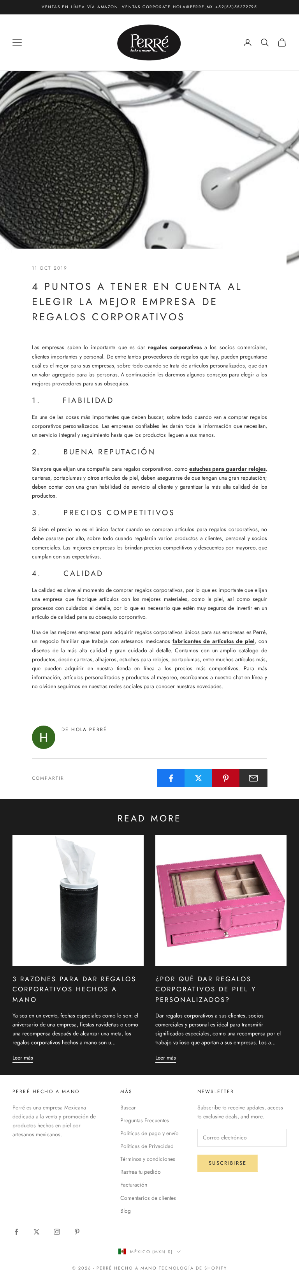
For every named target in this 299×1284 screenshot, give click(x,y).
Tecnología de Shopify (193, 1268)
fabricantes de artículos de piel (213, 641)
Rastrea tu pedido (140, 1172)
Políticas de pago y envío (149, 1133)
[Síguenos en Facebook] (16, 1232)
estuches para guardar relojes (227, 469)
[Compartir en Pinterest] (226, 778)
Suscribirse (228, 1163)
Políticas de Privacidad (147, 1146)
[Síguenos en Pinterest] (77, 1232)
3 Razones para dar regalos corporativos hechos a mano (74, 989)
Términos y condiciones (147, 1159)
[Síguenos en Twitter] (36, 1232)
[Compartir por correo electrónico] (253, 778)
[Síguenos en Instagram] (57, 1232)
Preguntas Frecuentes (144, 1120)
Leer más (22, 1057)
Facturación (133, 1185)
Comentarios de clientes (148, 1198)
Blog (125, 1211)
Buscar (128, 1107)
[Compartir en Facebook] (171, 778)
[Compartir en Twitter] (198, 778)
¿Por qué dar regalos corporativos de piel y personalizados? (205, 989)
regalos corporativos (174, 347)
